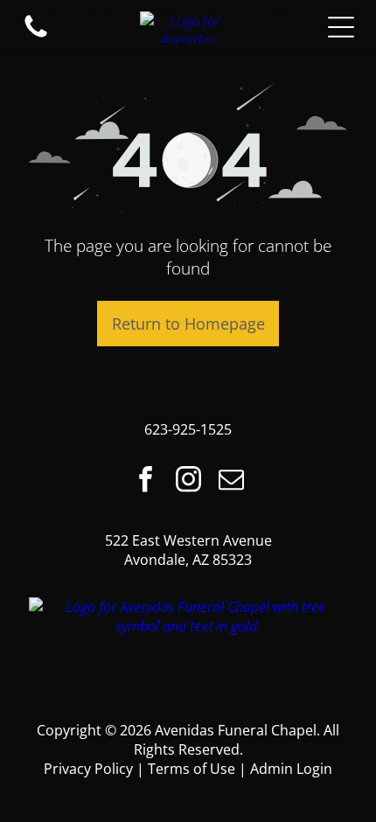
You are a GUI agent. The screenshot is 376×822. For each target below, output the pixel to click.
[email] (231, 481)
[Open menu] (341, 27)
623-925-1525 (188, 429)
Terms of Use (191, 768)
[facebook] (145, 481)
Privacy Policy (88, 768)
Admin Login (291, 768)
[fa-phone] (36, 35)
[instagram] (188, 481)
